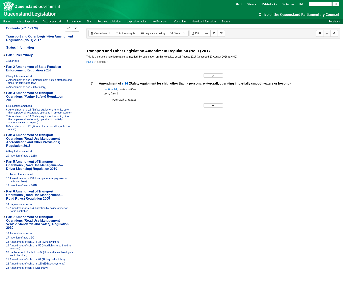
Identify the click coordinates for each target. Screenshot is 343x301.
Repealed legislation (108, 21)
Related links (269, 4)
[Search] (335, 4)
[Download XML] (207, 33)
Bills (89, 21)
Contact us (288, 4)
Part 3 (89, 61)
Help (301, 4)
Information (179, 21)
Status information (20, 47)
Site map (252, 4)
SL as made (74, 21)
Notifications (159, 21)
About (238, 4)
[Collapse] (75, 28)
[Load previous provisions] (213, 75)
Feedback (334, 21)
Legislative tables (136, 21)
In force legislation (26, 21)
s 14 (125, 83)
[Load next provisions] (213, 105)
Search (226, 21)
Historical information (204, 21)
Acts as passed (52, 21)
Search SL (179, 33)
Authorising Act (127, 33)
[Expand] (68, 28)
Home (6, 21)
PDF (197, 33)
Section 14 (110, 89)
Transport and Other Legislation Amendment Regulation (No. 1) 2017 (39, 38)
